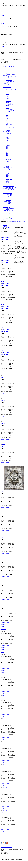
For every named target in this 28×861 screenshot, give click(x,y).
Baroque (7, 140)
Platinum (7, 102)
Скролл (7, 82)
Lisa (6, 152)
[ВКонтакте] (1, 843)
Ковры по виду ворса (8, 188)
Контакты (3, 50)
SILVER (7, 108)
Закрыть (2, 7)
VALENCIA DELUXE (11, 110)
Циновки (8, 73)
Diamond (8, 169)
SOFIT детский (9, 109)
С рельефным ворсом (10, 191)
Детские (7, 85)
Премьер (8, 120)
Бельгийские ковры (7, 167)
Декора (7, 113)
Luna (7, 154)
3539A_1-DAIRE (4, 285)
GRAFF (7, 98)
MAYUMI (8, 176)
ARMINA (8, 136)
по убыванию (13, 221)
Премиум (8, 119)
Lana (7, 174)
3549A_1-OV (3, 400)
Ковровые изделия (10, 208)
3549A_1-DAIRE (4, 239)
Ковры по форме (6, 201)
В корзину (3, 258)
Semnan (7, 163)
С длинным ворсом (10, 81)
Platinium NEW (9, 159)
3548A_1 (2, 446)
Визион (7, 91)
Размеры (16, 245)
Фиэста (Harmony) (10, 127)
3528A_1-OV (3, 812)
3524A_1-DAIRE (4, 354)
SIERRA (8, 105)
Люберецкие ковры (7, 184)
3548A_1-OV (3, 423)
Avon (7, 139)
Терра (7, 125)
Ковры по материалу (7, 193)
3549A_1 (2, 377)
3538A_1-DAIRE (4, 308)
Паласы (5, 83)
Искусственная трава (8, 211)
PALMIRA (8, 156)
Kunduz (7, 173)
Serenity (7, 181)
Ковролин (5, 75)
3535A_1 (2, 652)
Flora (7, 147)
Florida (7, 148)
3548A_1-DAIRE (4, 262)
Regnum (7, 161)
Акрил (7, 196)
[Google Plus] (7, 843)
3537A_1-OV (3, 606)
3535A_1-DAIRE (4, 331)
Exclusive (8, 145)
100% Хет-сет (9, 195)
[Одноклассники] (3, 843)
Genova (7, 172)
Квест (7, 116)
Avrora (7, 94)
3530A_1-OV (3, 789)
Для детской (8, 78)
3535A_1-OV (3, 629)
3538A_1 (2, 560)
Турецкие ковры (6, 131)
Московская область (7, 847)
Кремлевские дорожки (11, 74)
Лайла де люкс (9, 90)
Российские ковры (7, 87)
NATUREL (8, 101)
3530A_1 (2, 766)
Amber (7, 134)
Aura (7, 137)
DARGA (8, 96)
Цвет (15, 231)
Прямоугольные (9, 205)
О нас (5, 49)
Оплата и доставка (15, 49)
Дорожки (5, 70)
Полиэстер (8, 197)
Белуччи (7, 182)
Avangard (8, 138)
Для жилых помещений (11, 76)
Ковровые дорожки (10, 71)
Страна (16, 240)
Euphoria (8, 170)
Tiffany (7, 166)
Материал (16, 242)
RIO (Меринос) (9, 104)
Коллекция (16, 228)
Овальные (8, 204)
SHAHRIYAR (9, 165)
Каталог (9, 49)
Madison (7, 155)
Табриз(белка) (9, 124)
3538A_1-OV (3, 537)
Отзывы (21, 49)
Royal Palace (8, 180)
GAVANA (8, 97)
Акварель (8, 88)
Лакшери (8, 118)
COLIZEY (8, 95)
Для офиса (8, 77)
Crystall (7, 168)
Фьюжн (7, 129)
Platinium (8, 158)
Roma (7, 162)
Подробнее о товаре (5, 255)
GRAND (8, 150)
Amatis (7, 132)
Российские (8, 84)
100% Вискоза (9, 194)
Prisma (7, 177)
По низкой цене (6, 207)
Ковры (7, 209)
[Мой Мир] (5, 843)
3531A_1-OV (3, 720)
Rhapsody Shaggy (9, 179)
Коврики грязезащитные (11, 187)
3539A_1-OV (3, 514)
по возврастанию (21, 221)
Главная (2, 49)
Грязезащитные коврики (8, 186)
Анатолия (8, 111)
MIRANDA (8, 99)
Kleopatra (8, 151)
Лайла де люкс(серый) (11, 89)
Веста (7, 112)
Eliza (7, 144)
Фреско (7, 183)
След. (11, 835)
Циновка (8, 130)
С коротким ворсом (10, 190)
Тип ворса (16, 260)
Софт (7, 123)
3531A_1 (2, 743)
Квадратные (8, 202)
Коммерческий (9, 80)
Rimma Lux (8, 103)
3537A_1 (2, 583)
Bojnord (7, 141)
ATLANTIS (8, 92)
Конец (14, 835)
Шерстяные (8, 200)
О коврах (7, 50)
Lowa (7, 153)
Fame (7, 146)
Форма (15, 256)
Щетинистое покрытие (8, 210)
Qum (7, 160)
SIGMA (7, 106)
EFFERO (8, 143)
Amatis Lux (8, 133)
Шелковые (8, 198)
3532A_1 (2, 675)
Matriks (7, 175)
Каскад (7, 115)
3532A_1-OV (3, 698)
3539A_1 (2, 491)
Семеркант (8, 122)
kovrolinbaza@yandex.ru (9, 66)
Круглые (8, 203)
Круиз (7, 117)
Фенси (7, 126)
